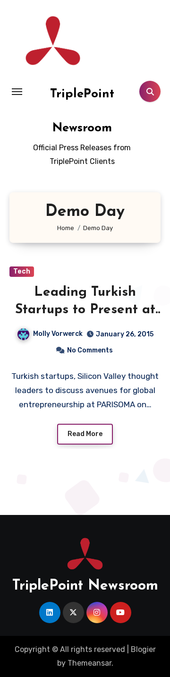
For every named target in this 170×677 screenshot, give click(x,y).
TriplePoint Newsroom (85, 586)
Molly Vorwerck (58, 334)
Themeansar (89, 663)
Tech (21, 271)
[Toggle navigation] (17, 91)
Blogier (143, 649)
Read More (85, 434)
